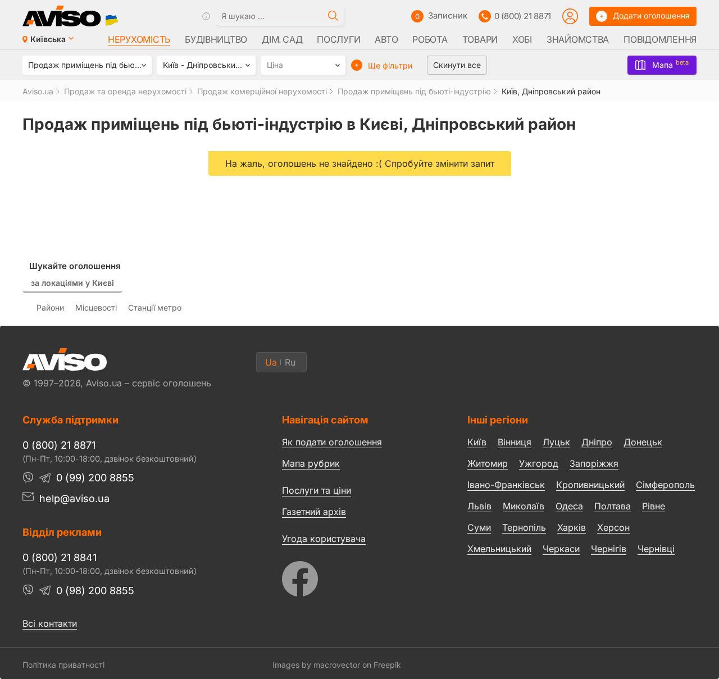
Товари (480, 39)
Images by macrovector (316, 664)
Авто (386, 39)
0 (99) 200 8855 (95, 478)
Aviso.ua (37, 91)
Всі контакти (49, 623)
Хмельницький (499, 548)
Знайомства (578, 39)
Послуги (338, 39)
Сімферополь (665, 484)
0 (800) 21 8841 (59, 557)
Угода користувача (324, 538)
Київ (476, 442)
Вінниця (514, 442)
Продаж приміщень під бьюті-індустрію (414, 91)
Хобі (522, 39)
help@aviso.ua (74, 498)
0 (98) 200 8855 (95, 590)
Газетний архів (314, 511)
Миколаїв (523, 506)
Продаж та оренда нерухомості (125, 91)
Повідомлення (660, 39)
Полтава (612, 506)
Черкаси (561, 548)
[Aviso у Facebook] (353, 575)
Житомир (487, 463)
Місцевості (96, 307)
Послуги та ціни (316, 490)
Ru (290, 362)
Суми (479, 527)
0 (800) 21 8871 (522, 16)
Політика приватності (63, 664)
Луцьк (556, 442)
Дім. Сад (282, 39)
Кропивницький (590, 484)
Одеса (569, 506)
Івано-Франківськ (506, 484)
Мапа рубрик (311, 463)
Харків (571, 527)
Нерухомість (139, 39)
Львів (479, 506)
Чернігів (608, 548)
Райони (50, 307)
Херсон (613, 527)
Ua (271, 362)
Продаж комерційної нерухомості (262, 91)
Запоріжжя (594, 463)
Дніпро (596, 442)
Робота (429, 39)
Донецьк (643, 442)
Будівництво (216, 39)
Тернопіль (524, 527)
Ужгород (538, 463)
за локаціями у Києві (72, 283)
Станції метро (154, 307)
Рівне (653, 506)
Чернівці (656, 549)
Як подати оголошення (332, 442)
